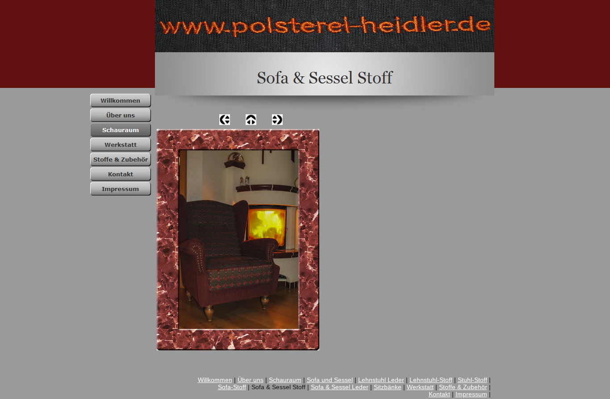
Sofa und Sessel (330, 379)
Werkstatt (420, 387)
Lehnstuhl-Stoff (430, 379)
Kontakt (439, 394)
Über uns (250, 379)
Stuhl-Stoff (472, 379)
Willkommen (215, 379)
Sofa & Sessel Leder (339, 387)
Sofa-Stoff (232, 387)
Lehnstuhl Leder (381, 379)
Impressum (471, 394)
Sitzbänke (387, 387)
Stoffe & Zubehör (463, 387)
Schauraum (285, 379)
